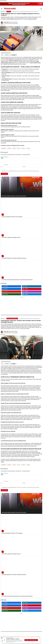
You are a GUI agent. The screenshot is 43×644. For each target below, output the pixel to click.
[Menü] (2, 9)
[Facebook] (2, 641)
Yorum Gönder (4, 173)
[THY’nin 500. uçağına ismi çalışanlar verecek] (21, 228)
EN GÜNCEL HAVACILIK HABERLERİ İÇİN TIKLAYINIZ (12, 145)
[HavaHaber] (10, 8)
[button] (41, 9)
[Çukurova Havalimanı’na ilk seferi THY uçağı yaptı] (21, 207)
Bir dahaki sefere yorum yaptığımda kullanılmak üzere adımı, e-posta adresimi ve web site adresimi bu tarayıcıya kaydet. (20, 487)
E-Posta (24, 166)
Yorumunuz (6, 156)
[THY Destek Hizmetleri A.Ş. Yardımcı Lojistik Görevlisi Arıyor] (21, 249)
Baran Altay (6, 22)
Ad (1, 166)
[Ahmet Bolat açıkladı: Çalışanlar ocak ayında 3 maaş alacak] (21, 187)
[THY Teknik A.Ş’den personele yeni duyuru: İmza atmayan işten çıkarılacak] (21, 270)
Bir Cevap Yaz (5, 152)
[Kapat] (41, 3)
